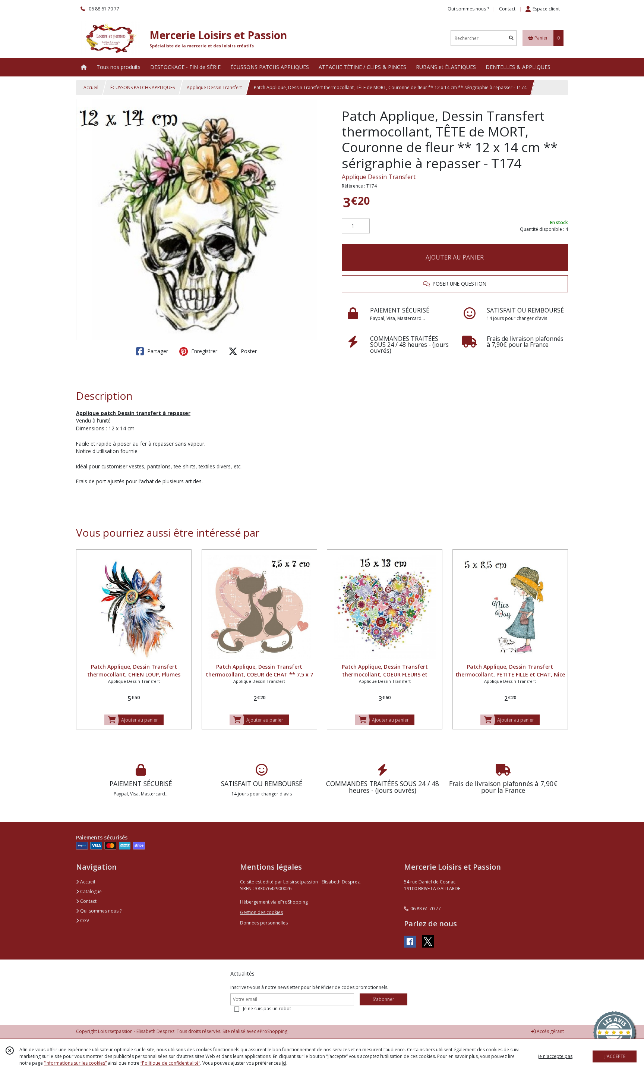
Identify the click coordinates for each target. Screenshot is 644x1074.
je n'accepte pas (555, 1056)
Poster (248, 351)
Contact (507, 9)
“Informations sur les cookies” (75, 1063)
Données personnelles (264, 923)
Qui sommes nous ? (100, 911)
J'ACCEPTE (614, 1056)
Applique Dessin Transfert (214, 87)
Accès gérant (550, 1031)
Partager (157, 351)
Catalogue (90, 891)
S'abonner (383, 999)
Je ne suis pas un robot (267, 1008)
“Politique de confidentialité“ (170, 1063)
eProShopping (272, 1031)
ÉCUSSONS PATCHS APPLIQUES (142, 87)
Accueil (90, 87)
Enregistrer (203, 351)
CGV (84, 920)
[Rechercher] (511, 38)
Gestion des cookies (261, 912)
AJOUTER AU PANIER (455, 257)
